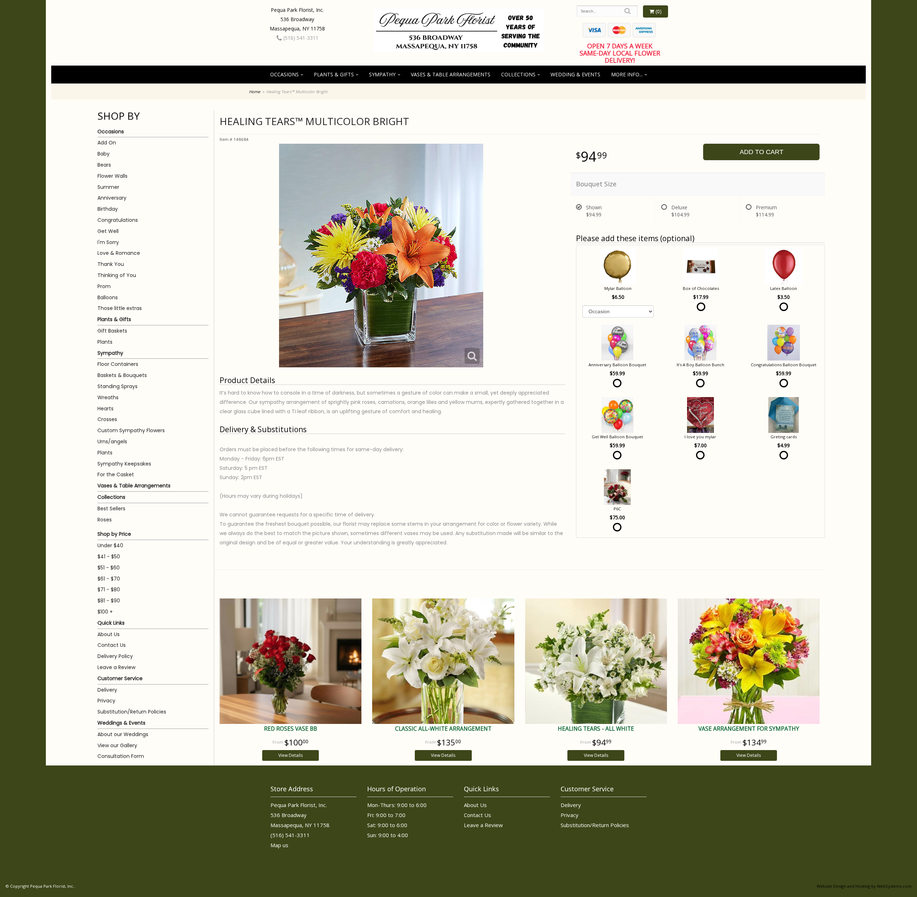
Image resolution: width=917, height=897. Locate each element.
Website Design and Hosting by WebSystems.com (864, 886)
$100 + (105, 611)
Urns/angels (112, 441)
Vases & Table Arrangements (450, 74)
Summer (108, 187)
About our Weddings (122, 734)
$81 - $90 (108, 600)
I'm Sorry (108, 242)
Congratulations (117, 220)
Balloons (107, 297)
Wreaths (108, 397)
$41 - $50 (108, 556)
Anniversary (111, 197)
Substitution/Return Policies (131, 711)
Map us (279, 845)
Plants (104, 341)
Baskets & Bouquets (122, 375)
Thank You (110, 264)
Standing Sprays (117, 386)
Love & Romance (118, 253)
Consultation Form (120, 756)
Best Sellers (111, 508)
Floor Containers (117, 364)
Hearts (105, 408)
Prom (104, 286)
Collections (518, 74)
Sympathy (382, 74)
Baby (103, 153)
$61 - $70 (108, 578)
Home (254, 91)
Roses (104, 519)
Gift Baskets (112, 330)
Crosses (107, 419)
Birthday (107, 209)
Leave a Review (116, 667)
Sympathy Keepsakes (124, 463)
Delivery (107, 689)
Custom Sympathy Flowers (131, 430)
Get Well (108, 231)
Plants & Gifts (334, 74)
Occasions (284, 74)
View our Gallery (117, 745)
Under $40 (110, 545)
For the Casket (115, 474)
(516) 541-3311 (300, 37)
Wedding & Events (575, 74)
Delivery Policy (115, 656)
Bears (104, 164)
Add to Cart (761, 152)
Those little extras (119, 308)
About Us (108, 634)
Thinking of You (116, 275)
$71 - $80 (108, 589)
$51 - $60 (108, 567)
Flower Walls (112, 176)
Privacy (106, 700)
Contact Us (111, 645)
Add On (106, 142)
